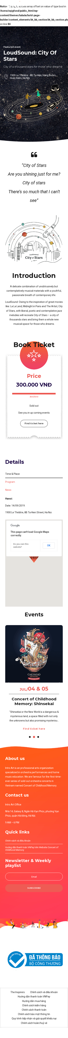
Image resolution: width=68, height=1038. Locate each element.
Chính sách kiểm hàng (34, 1005)
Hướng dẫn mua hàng (34, 1001)
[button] (9, 683)
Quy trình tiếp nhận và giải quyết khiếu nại (34, 1018)
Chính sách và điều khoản (18, 840)
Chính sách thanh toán (34, 1009)
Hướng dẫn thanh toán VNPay (34, 996)
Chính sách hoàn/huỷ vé (34, 1023)
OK (48, 545)
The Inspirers (17, 992)
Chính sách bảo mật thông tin (34, 1014)
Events (34, 614)
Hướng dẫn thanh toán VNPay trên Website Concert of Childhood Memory (31, 848)
